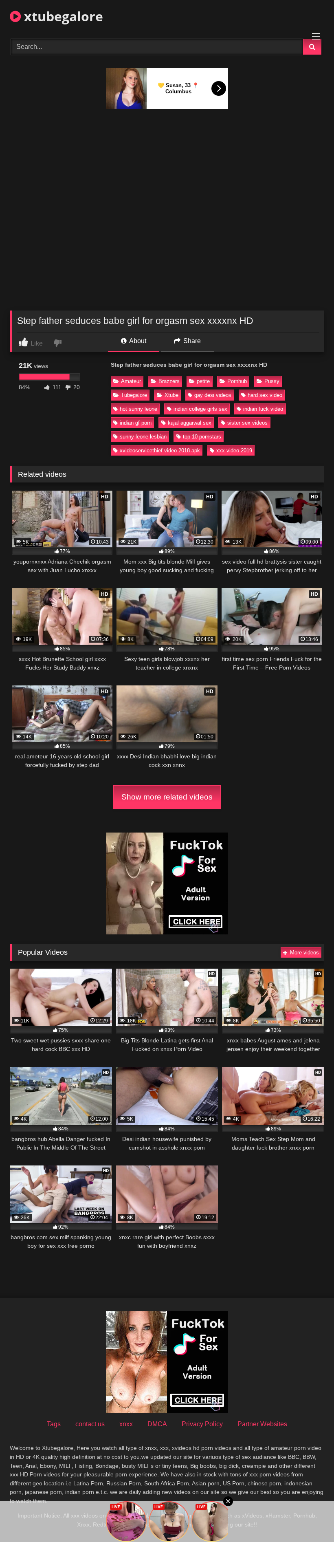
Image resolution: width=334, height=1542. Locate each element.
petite (203, 381)
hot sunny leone (138, 409)
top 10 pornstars (202, 437)
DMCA (157, 1424)
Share (191, 340)
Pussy (271, 381)
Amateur (131, 381)
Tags (54, 1424)
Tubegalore (134, 395)
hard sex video (265, 395)
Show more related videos (167, 797)
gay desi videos (212, 395)
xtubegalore (62, 16)
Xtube (171, 395)
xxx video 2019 (234, 450)
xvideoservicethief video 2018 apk (160, 450)
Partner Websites (262, 1424)
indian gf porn (136, 423)
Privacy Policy (202, 1424)
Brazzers (169, 381)
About (137, 340)
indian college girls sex (200, 409)
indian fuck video (263, 409)
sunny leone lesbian (143, 437)
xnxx (126, 1424)
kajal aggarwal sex (189, 423)
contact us (90, 1424)
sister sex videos (247, 423)
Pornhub (237, 381)
